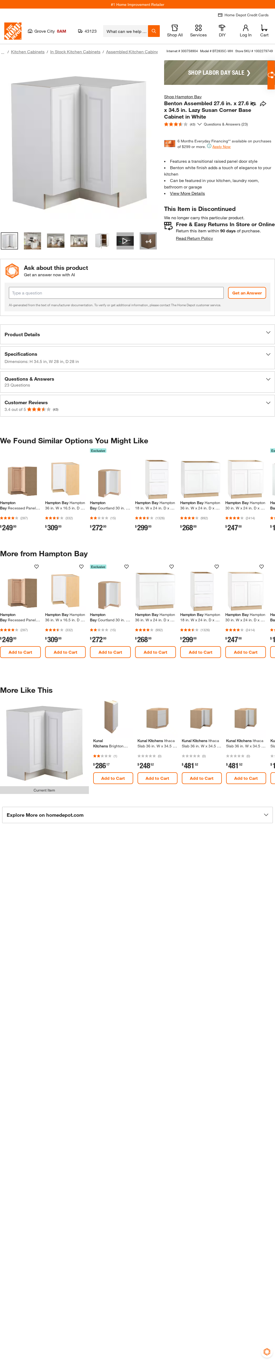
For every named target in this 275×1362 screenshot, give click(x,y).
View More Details (187, 193)
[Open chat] (271, 75)
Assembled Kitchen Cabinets (134, 51)
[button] (137, 334)
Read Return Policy (194, 238)
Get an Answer (247, 292)
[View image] (9, 240)
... (2, 52)
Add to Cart (20, 651)
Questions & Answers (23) (226, 124)
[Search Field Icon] (154, 31)
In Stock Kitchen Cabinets (75, 51)
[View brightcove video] (125, 240)
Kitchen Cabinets (28, 51)
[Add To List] (253, 104)
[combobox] (125, 31)
